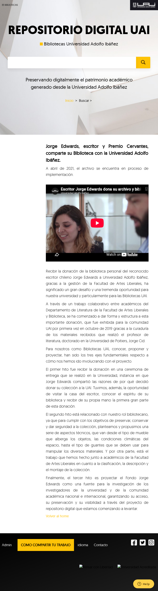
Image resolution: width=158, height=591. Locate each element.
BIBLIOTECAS (11, 5)
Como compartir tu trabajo (46, 545)
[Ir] (143, 62)
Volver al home (57, 516)
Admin (7, 545)
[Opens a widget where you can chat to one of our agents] (143, 584)
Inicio (69, 100)
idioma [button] (83, 545)
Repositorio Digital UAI (79, 30)
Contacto (101, 545)
